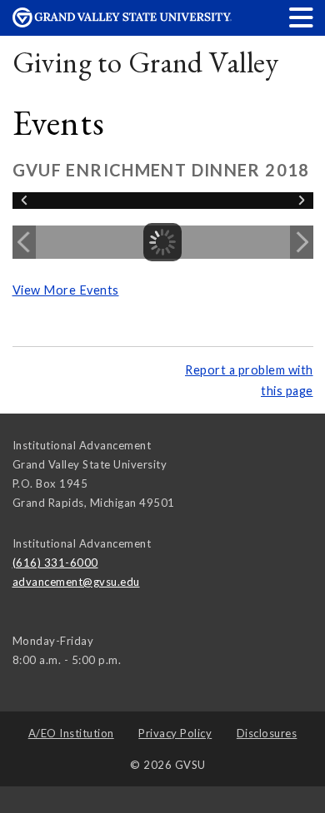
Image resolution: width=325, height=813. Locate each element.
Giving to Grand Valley (145, 62)
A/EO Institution (71, 733)
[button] (301, 17)
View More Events (65, 290)
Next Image (301, 242)
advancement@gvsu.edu (76, 581)
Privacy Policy (175, 733)
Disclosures (267, 733)
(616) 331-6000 (55, 562)
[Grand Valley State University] (122, 23)
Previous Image (24, 242)
